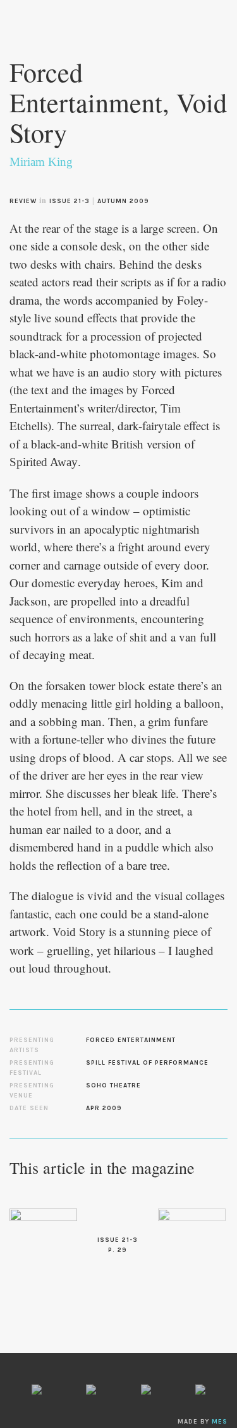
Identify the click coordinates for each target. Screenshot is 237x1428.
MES (220, 1421)
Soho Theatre (113, 1085)
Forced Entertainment (131, 1040)
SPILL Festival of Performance (147, 1063)
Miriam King (41, 161)
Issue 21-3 (69, 201)
